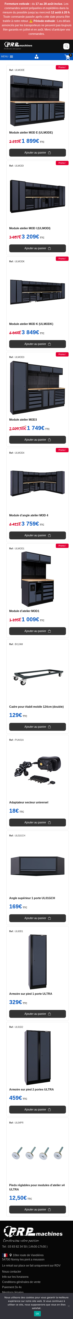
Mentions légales (13, 1292)
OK (37, 1313)
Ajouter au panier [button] (35, 152)
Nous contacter (11, 1271)
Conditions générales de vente (21, 1281)
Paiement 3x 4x (12, 1287)
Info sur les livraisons (15, 1276)
